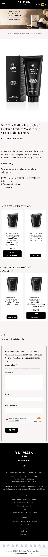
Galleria (24, 531)
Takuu (24, 509)
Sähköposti (11, 405)
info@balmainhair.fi (28, 482)
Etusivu (9, 33)
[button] (3, 4)
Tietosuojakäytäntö (24, 506)
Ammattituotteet (21, 33)
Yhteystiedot (24, 534)
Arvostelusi (11, 365)
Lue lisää (35, 255)
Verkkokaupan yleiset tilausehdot (24, 499)
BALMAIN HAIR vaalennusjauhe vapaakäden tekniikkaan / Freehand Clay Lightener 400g (12, 239)
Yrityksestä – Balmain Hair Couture (24, 521)
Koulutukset (24, 528)
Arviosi (9, 373)
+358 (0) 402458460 (27, 479)
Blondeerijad (36, 33)
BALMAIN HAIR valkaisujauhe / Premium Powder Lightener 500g (36, 237)
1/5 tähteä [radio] (6, 368)
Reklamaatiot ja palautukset (24, 503)
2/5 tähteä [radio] (10, 368)
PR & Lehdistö (24, 525)
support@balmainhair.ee (24, 554)
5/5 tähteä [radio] (35, 368)
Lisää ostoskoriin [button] (12, 253)
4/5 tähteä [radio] (24, 368)
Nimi (8, 394)
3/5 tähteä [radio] (16, 368)
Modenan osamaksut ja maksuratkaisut (24, 512)
